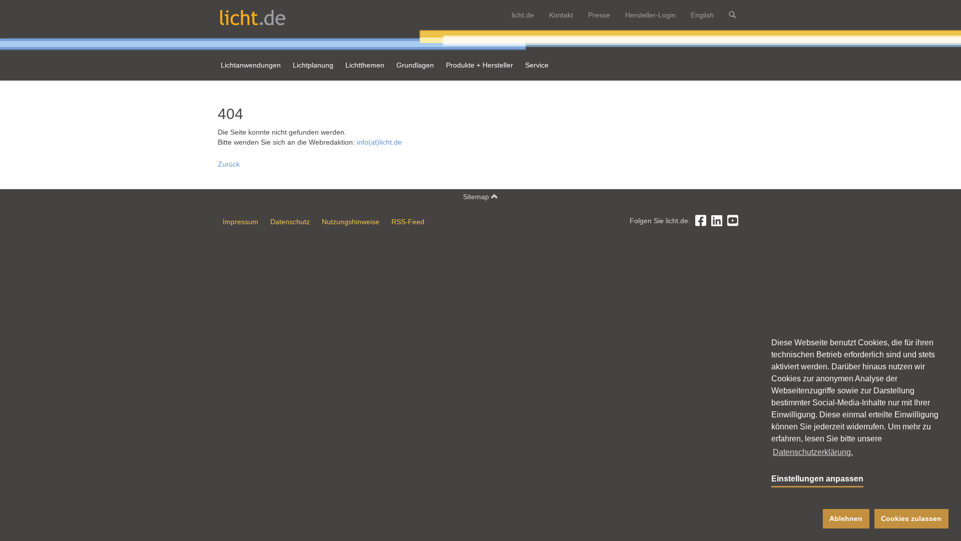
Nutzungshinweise (350, 222)
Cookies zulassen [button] (911, 518)
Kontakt (561, 15)
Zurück (229, 164)
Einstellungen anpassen (817, 478)
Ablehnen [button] (845, 518)
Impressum (240, 222)
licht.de (523, 15)
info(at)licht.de (379, 142)
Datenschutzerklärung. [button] (813, 452)
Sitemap (477, 197)
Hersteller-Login (650, 15)
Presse (599, 15)
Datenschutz (290, 222)
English (702, 15)
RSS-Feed (407, 222)
